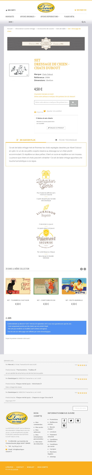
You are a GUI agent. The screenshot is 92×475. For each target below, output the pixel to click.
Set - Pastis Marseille (74, 300)
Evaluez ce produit (56, 128)
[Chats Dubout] (46, 43)
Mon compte (11, 10)
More (10, 22)
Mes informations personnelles (38, 437)
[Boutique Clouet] (46, 7)
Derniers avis (8, 360)
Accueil (9, 28)
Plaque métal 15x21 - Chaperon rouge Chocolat (34, 397)
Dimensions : (40, 80)
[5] (86, 365)
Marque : (38, 74)
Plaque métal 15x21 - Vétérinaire (28, 384)
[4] (84, 365)
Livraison (53, 432)
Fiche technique (68, 140)
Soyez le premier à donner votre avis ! (18, 338)
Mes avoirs (39, 427)
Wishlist (30, 467)
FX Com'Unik (14, 469)
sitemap (53, 457)
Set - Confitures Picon (46, 300)
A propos (53, 449)
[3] (82, 365)
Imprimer (40, 112)
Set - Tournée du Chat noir (18, 300)
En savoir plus (27, 140)
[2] (80, 365)
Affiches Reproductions (49, 16)
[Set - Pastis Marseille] (74, 286)
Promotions (54, 419)
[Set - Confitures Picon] (46, 286)
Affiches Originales (27, 16)
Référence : (39, 77)
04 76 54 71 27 (17, 446)
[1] (78, 365)
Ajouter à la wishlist (54, 111)
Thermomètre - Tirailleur (25, 370)
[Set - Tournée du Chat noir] (18, 286)
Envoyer (73, 104)
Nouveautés (10, 16)
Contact (20, 467)
